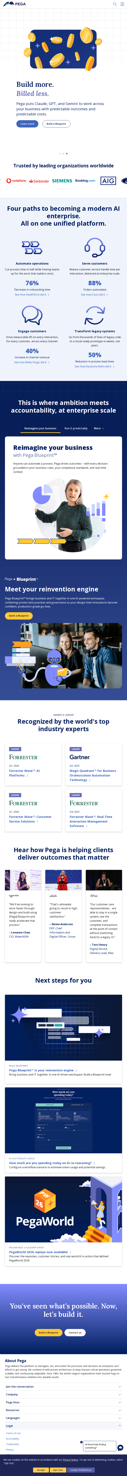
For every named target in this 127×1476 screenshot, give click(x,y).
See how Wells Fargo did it (30, 362)
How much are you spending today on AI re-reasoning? (50, 1163)
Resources (12, 1410)
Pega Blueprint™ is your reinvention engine (41, 1070)
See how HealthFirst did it (30, 294)
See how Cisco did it (93, 294)
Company (12, 1394)
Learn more (27, 123)
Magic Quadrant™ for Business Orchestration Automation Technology (93, 775)
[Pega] (14, 4)
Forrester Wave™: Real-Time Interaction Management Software (91, 821)
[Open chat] (120, 1448)
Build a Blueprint (56, 123)
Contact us (75, 1332)
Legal (9, 1426)
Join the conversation (20, 1386)
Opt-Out (58, 1470)
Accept (41, 1470)
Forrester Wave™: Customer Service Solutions (30, 819)
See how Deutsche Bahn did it (93, 366)
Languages (13, 1418)
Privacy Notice (70, 1459)
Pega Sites (13, 1402)
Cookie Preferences (80, 1470)
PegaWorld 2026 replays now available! (38, 1252)
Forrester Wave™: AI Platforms (24, 773)
